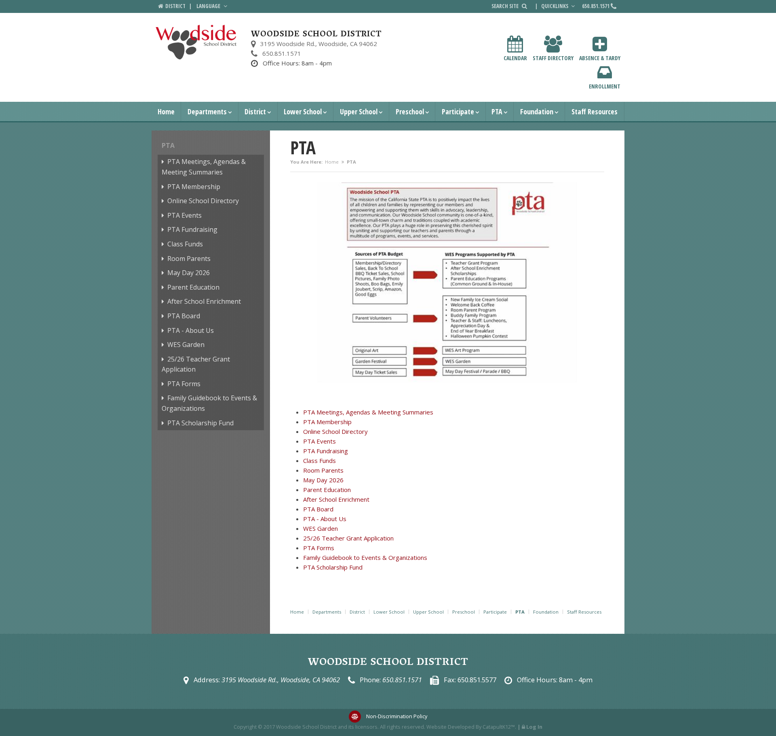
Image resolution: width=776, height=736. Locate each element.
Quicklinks (555, 6)
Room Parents (189, 258)
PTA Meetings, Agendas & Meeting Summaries (204, 167)
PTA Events (184, 215)
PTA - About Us (190, 330)
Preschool (410, 111)
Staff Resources (594, 111)
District (255, 111)
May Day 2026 (188, 272)
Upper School (358, 111)
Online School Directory (203, 200)
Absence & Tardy (599, 58)
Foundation (536, 111)
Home (166, 111)
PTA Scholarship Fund (200, 422)
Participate (458, 111)
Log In (534, 726)
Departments (207, 111)
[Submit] (524, 6)
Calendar (515, 58)
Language (208, 6)
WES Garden (186, 344)
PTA (496, 111)
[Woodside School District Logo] (196, 42)
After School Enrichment (204, 301)
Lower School (303, 111)
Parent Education (193, 287)
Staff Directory (553, 58)
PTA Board (183, 315)
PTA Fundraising (192, 229)
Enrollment (604, 86)
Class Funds (185, 244)
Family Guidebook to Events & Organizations (209, 403)
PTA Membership (193, 186)
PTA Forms (183, 383)
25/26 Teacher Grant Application (196, 364)
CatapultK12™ (499, 726)
